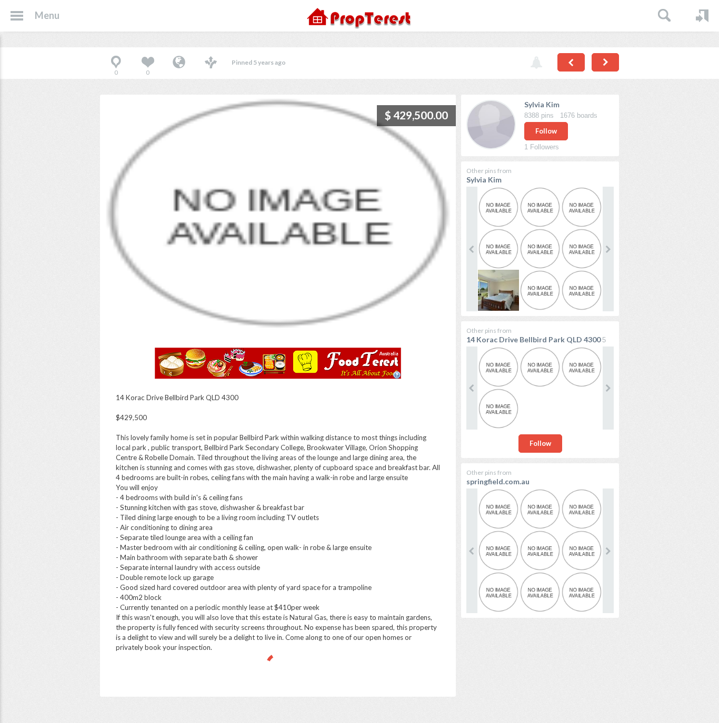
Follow (546, 131)
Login (702, 16)
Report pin (536, 63)
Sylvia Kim (542, 104)
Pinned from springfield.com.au (179, 63)
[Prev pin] (571, 62)
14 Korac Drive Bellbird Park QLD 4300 (533, 339)
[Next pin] (605, 62)
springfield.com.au (498, 481)
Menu (47, 15)
